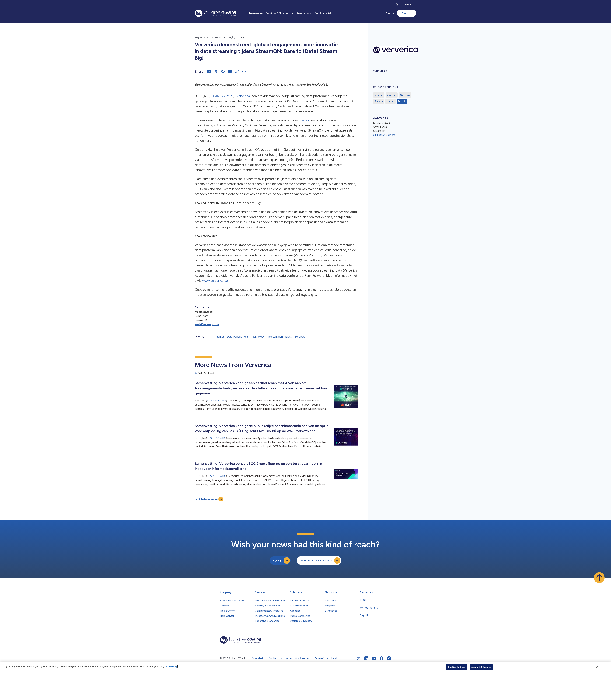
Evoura (305, 120)
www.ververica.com (216, 280)
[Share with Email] (229, 71)
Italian (390, 101)
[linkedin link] (366, 658)
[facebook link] (381, 658)
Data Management (237, 336)
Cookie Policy (170, 666)
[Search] (397, 4)
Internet (219, 336)
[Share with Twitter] (215, 71)
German (405, 95)
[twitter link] (359, 658)
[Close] (597, 667)
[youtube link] (374, 658)
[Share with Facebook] (222, 71)
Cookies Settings (456, 667)
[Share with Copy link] (236, 71)
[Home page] (215, 13)
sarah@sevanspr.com (207, 324)
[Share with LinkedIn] (208, 71)
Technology (258, 336)
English (378, 95)
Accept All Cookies (481, 667)
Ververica (243, 96)
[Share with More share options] (243, 71)
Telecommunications (279, 336)
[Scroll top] (599, 577)
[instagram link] (389, 658)
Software (300, 336)
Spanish (391, 95)
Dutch (402, 101)
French (378, 101)
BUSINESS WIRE (221, 96)
